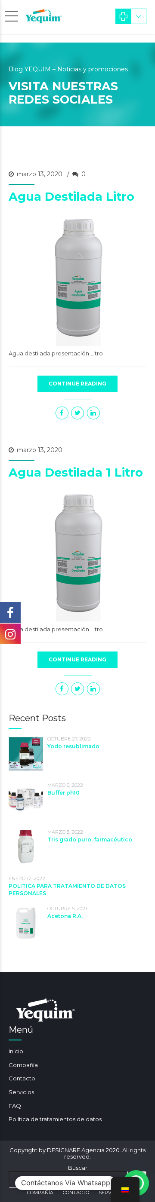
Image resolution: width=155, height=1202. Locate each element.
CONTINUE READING (77, 383)
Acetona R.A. (65, 916)
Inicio (16, 1051)
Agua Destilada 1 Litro (76, 472)
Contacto (22, 1078)
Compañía (23, 1064)
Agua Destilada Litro (71, 197)
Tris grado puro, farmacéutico (89, 839)
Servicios (21, 1092)
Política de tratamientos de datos (55, 1119)
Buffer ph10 (63, 792)
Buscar (77, 1167)
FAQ (15, 1105)
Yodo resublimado (73, 746)
